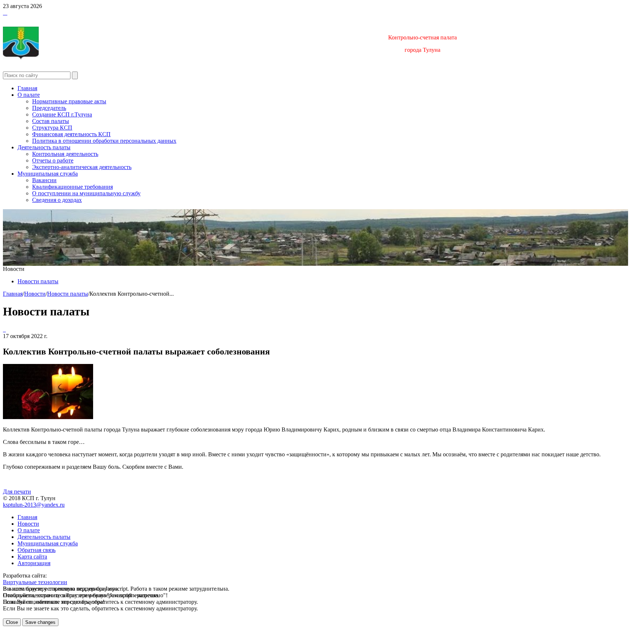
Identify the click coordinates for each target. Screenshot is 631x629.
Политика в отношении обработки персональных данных (104, 141)
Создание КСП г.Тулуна (62, 114)
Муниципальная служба (48, 173)
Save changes (40, 622)
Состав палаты (50, 121)
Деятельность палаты (44, 147)
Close (12, 622)
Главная (27, 88)
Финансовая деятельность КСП (71, 134)
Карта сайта (32, 556)
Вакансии (44, 180)
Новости (35, 294)
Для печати (17, 491)
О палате (29, 95)
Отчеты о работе (52, 160)
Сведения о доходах (57, 200)
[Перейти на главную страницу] (3, 12)
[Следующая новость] (3, 329)
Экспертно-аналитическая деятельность (81, 167)
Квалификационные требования (72, 187)
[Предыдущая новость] (5, 329)
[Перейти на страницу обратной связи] (6, 12)
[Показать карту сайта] (5, 12)
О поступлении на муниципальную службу (86, 193)
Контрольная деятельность (65, 154)
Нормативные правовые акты (69, 101)
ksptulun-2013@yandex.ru (34, 505)
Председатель (49, 108)
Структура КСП (52, 127)
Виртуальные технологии (35, 582)
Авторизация (34, 563)
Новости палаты (38, 281)
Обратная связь (37, 550)
